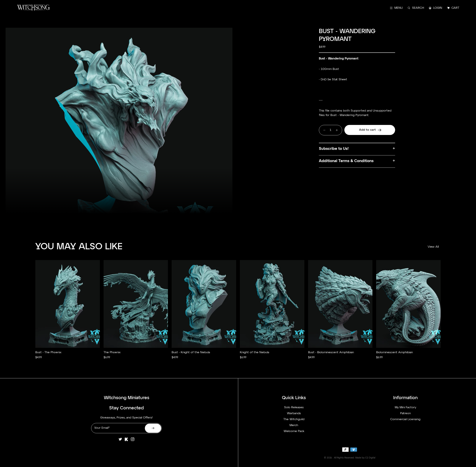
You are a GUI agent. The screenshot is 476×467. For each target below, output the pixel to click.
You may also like (79, 246)
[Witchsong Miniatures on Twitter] (120, 440)
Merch (294, 425)
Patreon (405, 413)
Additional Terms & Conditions (346, 161)
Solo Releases (294, 407)
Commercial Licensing (405, 419)
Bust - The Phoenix (48, 352)
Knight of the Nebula (254, 352)
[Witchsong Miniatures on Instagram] (132, 440)
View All (433, 246)
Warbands (294, 413)
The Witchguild (293, 419)
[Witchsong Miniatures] (33, 8)
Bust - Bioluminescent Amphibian (331, 352)
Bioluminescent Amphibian (394, 352)
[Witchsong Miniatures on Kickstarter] (126, 440)
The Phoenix (112, 352)
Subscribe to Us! (334, 149)
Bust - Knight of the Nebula (191, 352)
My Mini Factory (405, 407)
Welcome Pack (294, 431)
